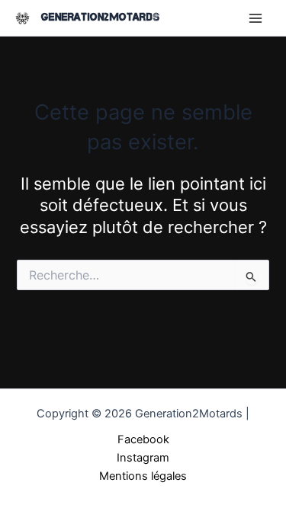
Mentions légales (143, 476)
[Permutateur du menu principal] (255, 17)
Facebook (143, 439)
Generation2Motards (100, 17)
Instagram (143, 458)
